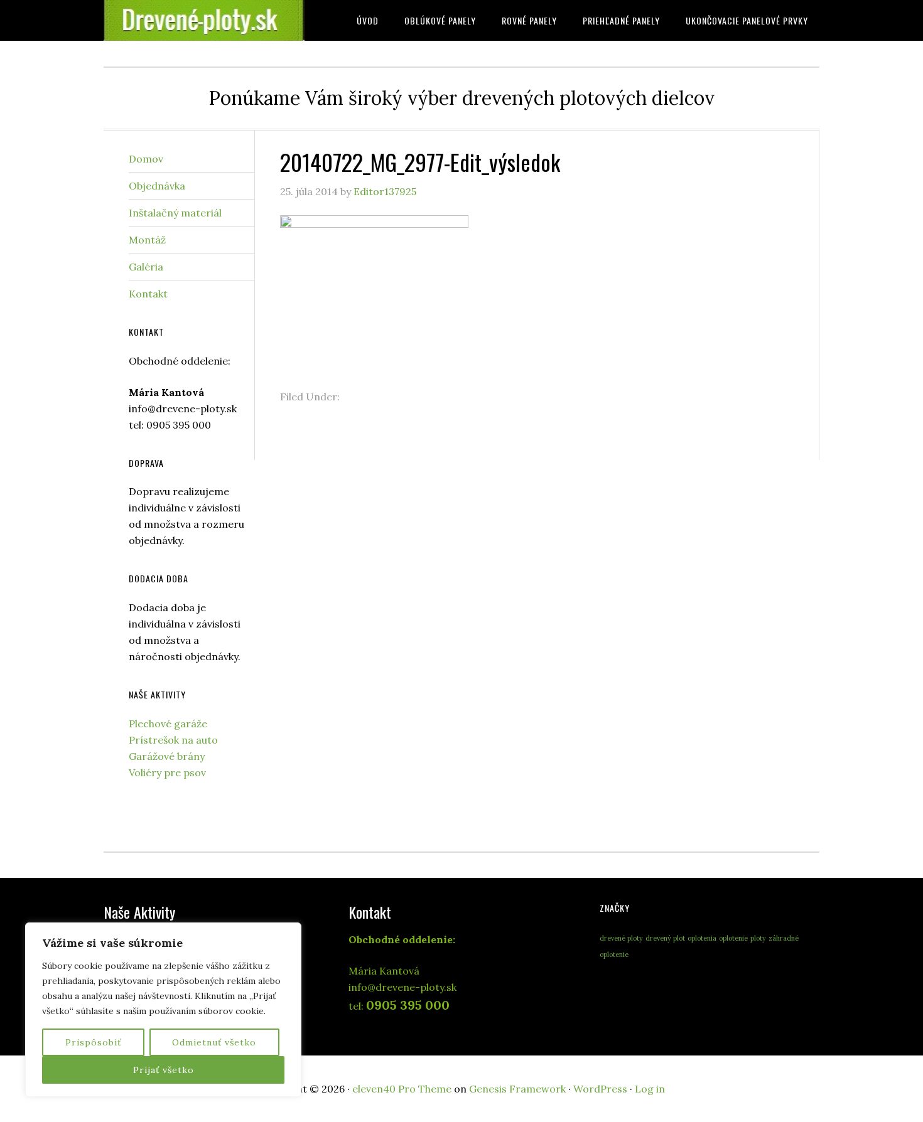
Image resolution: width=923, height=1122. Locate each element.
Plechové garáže (168, 723)
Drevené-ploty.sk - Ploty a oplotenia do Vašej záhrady (204, 20)
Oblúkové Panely (440, 20)
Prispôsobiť (93, 1042)
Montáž (147, 239)
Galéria (146, 266)
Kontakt (148, 293)
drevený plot (665, 938)
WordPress (600, 1088)
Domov (146, 158)
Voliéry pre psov (167, 772)
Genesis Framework (517, 1088)
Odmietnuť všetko (214, 1042)
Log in (650, 1088)
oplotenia (702, 938)
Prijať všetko (163, 1070)
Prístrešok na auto (173, 740)
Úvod (368, 20)
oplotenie (733, 938)
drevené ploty (621, 938)
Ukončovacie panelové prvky (747, 20)
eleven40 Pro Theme (401, 1088)
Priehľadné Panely (621, 20)
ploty (758, 938)
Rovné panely (529, 20)
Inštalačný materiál (175, 212)
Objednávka (157, 185)
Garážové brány (167, 756)
